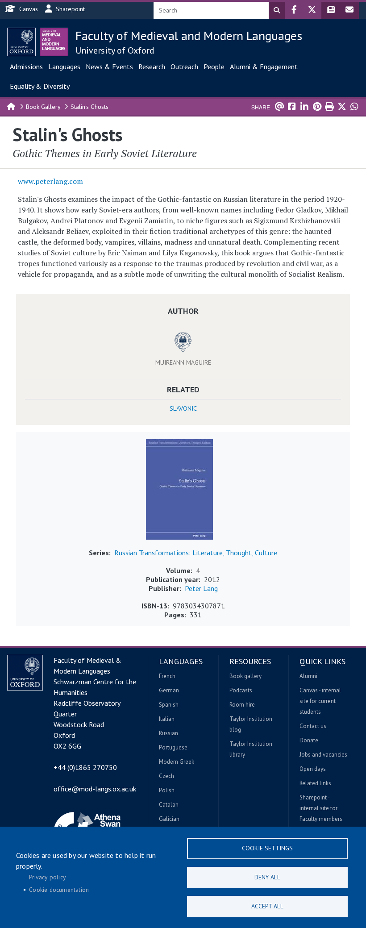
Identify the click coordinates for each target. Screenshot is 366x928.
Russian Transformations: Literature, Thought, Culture (195, 552)
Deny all (267, 877)
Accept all (267, 906)
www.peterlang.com (50, 181)
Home (11, 105)
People (214, 66)
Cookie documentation (59, 890)
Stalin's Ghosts (89, 107)
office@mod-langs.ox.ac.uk (95, 788)
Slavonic (183, 408)
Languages (64, 66)
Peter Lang (201, 588)
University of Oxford (114, 50)
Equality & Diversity (40, 86)
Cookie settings (267, 848)
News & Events (109, 66)
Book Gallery (43, 107)
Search (277, 10)
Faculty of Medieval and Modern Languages (188, 35)
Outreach (184, 66)
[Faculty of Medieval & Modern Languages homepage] (54, 42)
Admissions (26, 66)
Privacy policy (47, 877)
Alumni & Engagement (264, 66)
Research (151, 66)
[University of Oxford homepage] (21, 42)
